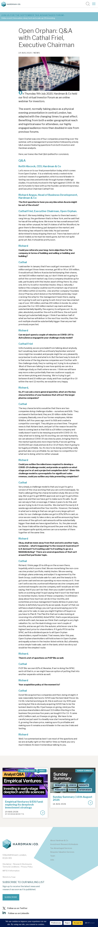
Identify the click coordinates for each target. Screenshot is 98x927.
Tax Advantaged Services (61, 848)
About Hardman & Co (59, 840)
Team (52, 856)
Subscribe (11, 897)
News (37, 53)
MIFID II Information (11, 871)
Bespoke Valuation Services (62, 852)
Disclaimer (7, 864)
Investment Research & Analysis (64, 844)
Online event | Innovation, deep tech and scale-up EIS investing (28, 18)
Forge (13, 877)
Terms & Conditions (11, 867)
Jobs (52, 860)
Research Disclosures (22, 864)
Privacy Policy (27, 867)
